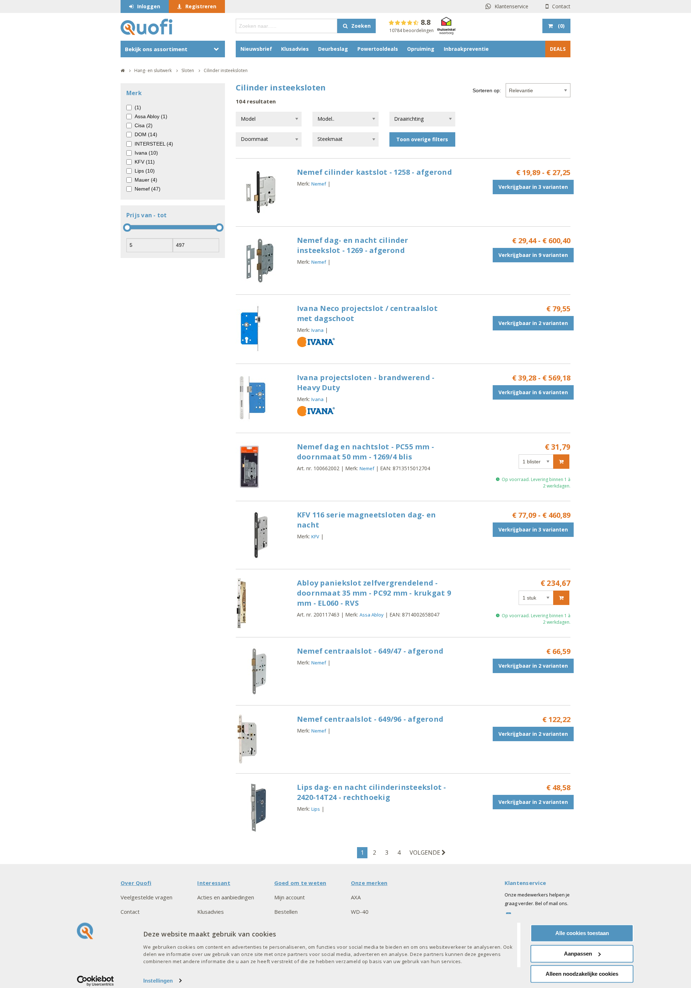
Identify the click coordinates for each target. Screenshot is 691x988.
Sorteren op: (487, 90)
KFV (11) (145, 162)
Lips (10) (145, 171)
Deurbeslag (333, 48)
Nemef (318, 184)
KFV (315, 536)
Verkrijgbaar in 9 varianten (533, 255)
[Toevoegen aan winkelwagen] (561, 461)
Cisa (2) (144, 125)
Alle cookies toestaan (582, 933)
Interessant (213, 882)
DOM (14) (146, 134)
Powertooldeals (377, 48)
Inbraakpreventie (466, 48)
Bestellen (286, 911)
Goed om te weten (300, 882)
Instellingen (158, 981)
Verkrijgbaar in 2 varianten (533, 323)
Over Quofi (136, 882)
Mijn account (289, 897)
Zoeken (361, 25)
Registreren (200, 6)
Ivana (317, 330)
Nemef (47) (148, 189)
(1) (138, 107)
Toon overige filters (422, 139)
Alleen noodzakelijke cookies (582, 974)
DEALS (558, 48)
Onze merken (369, 882)
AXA (356, 897)
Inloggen (148, 6)
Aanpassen (578, 954)
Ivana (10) (146, 153)
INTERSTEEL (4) (154, 144)
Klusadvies (295, 48)
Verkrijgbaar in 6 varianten (533, 392)
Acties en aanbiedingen (225, 897)
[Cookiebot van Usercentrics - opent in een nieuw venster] (95, 980)
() (561, 25)
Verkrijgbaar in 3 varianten (533, 186)
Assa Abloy (372, 614)
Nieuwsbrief (256, 48)
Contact (561, 6)
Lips (315, 809)
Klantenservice (511, 6)
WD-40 (360, 911)
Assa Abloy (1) (151, 116)
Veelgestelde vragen (146, 897)
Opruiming (420, 48)
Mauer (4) (146, 180)
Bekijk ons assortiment (156, 49)
